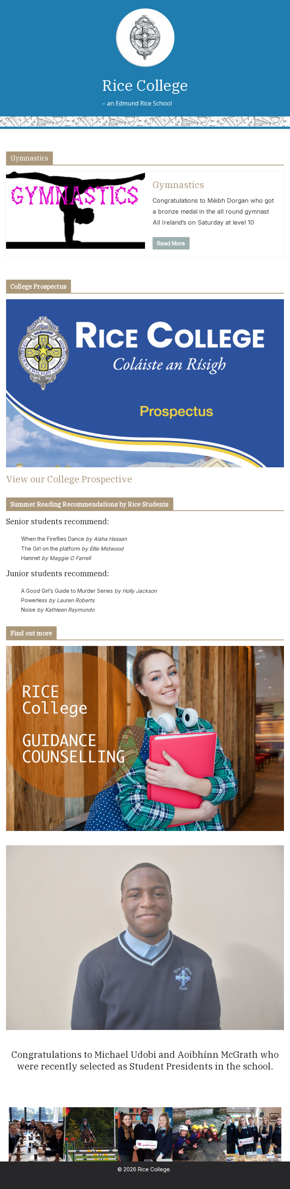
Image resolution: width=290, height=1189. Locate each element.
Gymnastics (178, 185)
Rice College (145, 85)
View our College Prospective (69, 479)
